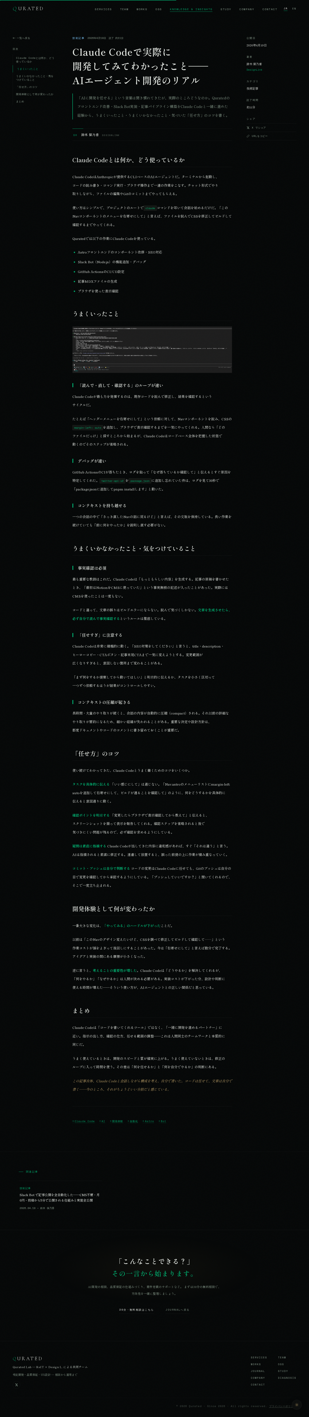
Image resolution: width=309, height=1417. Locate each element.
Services (103, 9)
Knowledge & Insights (191, 9)
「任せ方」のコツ (27, 87)
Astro (149, 1121)
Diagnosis (287, 1378)
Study (226, 9)
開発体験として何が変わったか (35, 94)
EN (294, 8)
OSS (158, 9)
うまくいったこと (27, 69)
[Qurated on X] (16, 1385)
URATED (28, 8)
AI (103, 1121)
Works (142, 9)
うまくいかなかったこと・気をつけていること (35, 77)
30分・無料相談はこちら (136, 1310)
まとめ (20, 101)
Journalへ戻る (178, 1310)
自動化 (134, 1121)
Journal (258, 1371)
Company (246, 9)
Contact (269, 9)
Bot (163, 1121)
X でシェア (259, 127)
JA (286, 8)
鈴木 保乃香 (90, 134)
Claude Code (85, 1121)
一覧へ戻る (24, 38)
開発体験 (117, 1121)
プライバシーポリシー (283, 1406)
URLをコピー (260, 136)
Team (124, 9)
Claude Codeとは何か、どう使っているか (35, 59)
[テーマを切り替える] (297, 1405)
